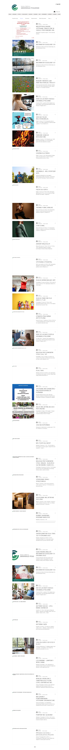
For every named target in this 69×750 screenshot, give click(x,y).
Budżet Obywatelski (42, 18)
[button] (56, 18)
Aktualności (27, 18)
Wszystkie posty (15, 18)
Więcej (49, 18)
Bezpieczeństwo (34, 18)
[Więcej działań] (55, 24)
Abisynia (21, 18)
